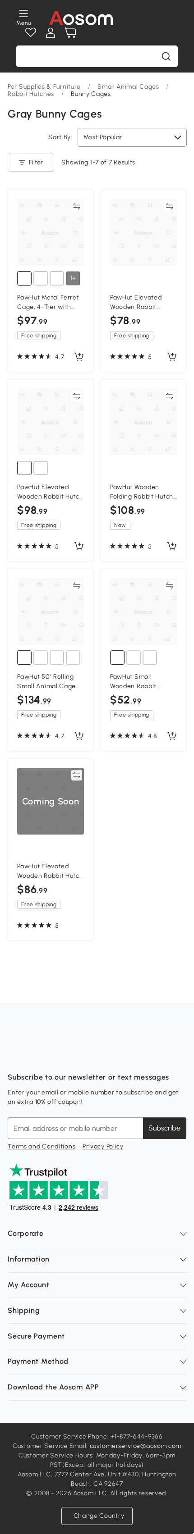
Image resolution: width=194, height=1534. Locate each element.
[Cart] (70, 33)
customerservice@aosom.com (136, 1446)
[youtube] (54, 1055)
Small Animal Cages (128, 87)
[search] (166, 56)
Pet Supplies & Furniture (44, 87)
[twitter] (94, 1055)
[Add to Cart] (79, 357)
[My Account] (50, 32)
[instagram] (35, 1055)
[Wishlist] (30, 33)
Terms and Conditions (41, 1146)
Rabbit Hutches (31, 94)
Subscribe (164, 1128)
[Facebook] (15, 1055)
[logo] (81, 18)
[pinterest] (74, 1055)
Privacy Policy (103, 1146)
